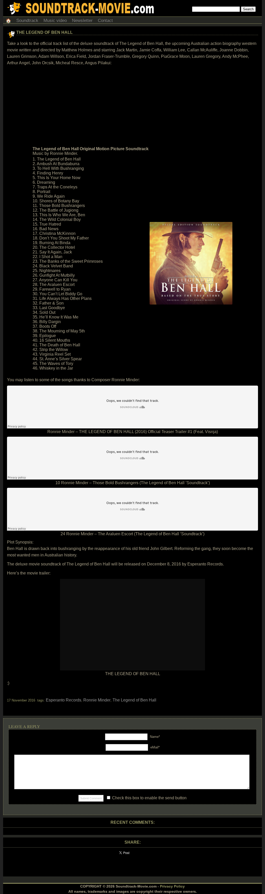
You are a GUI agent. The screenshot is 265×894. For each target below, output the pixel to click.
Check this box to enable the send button (149, 798)
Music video (55, 20)
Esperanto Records (63, 700)
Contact (105, 20)
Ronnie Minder (97, 700)
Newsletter (82, 20)
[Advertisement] (132, 106)
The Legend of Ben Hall (44, 32)
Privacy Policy (172, 886)
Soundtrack (27, 20)
